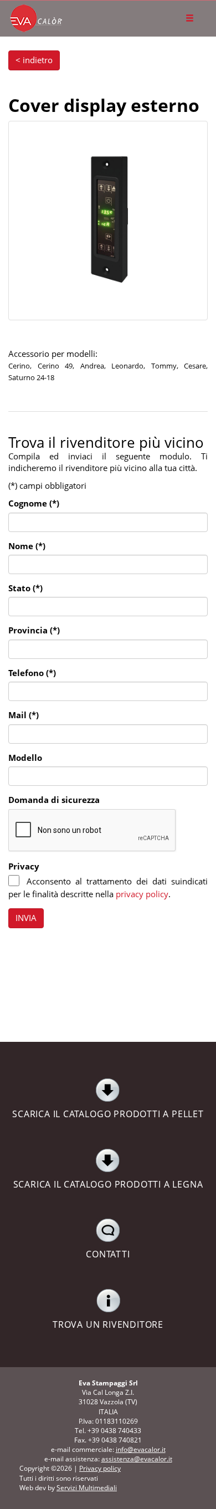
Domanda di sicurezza (54, 799)
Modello (25, 757)
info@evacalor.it (141, 1449)
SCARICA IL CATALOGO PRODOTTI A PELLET (108, 1114)
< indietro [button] (34, 59)
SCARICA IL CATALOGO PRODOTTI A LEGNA (108, 1184)
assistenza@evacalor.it (136, 1459)
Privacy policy (100, 1468)
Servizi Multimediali (86, 1487)
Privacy (23, 866)
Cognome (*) (33, 503)
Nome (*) (26, 545)
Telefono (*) (32, 672)
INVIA (26, 917)
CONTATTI (108, 1254)
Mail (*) (23, 714)
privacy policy (142, 893)
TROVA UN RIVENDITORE (108, 1324)
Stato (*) (25, 588)
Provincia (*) (34, 630)
